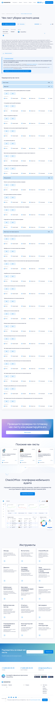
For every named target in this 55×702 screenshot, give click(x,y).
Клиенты (34, 2)
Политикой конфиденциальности (42, 654)
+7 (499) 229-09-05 (8, 668)
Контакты (45, 693)
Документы (45, 689)
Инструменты (15, 2)
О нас (44, 686)
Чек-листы (25, 2)
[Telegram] (38, 2)
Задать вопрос (27, 432)
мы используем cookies (35, 699)
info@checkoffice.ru (45, 668)
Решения (20, 2)
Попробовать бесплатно (49, 2)
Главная (3, 13)
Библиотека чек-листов (10, 13)
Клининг (17, 13)
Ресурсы (30, 2)
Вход (43, 2)
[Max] (40, 2)
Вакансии (45, 691)
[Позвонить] (42, 2)
